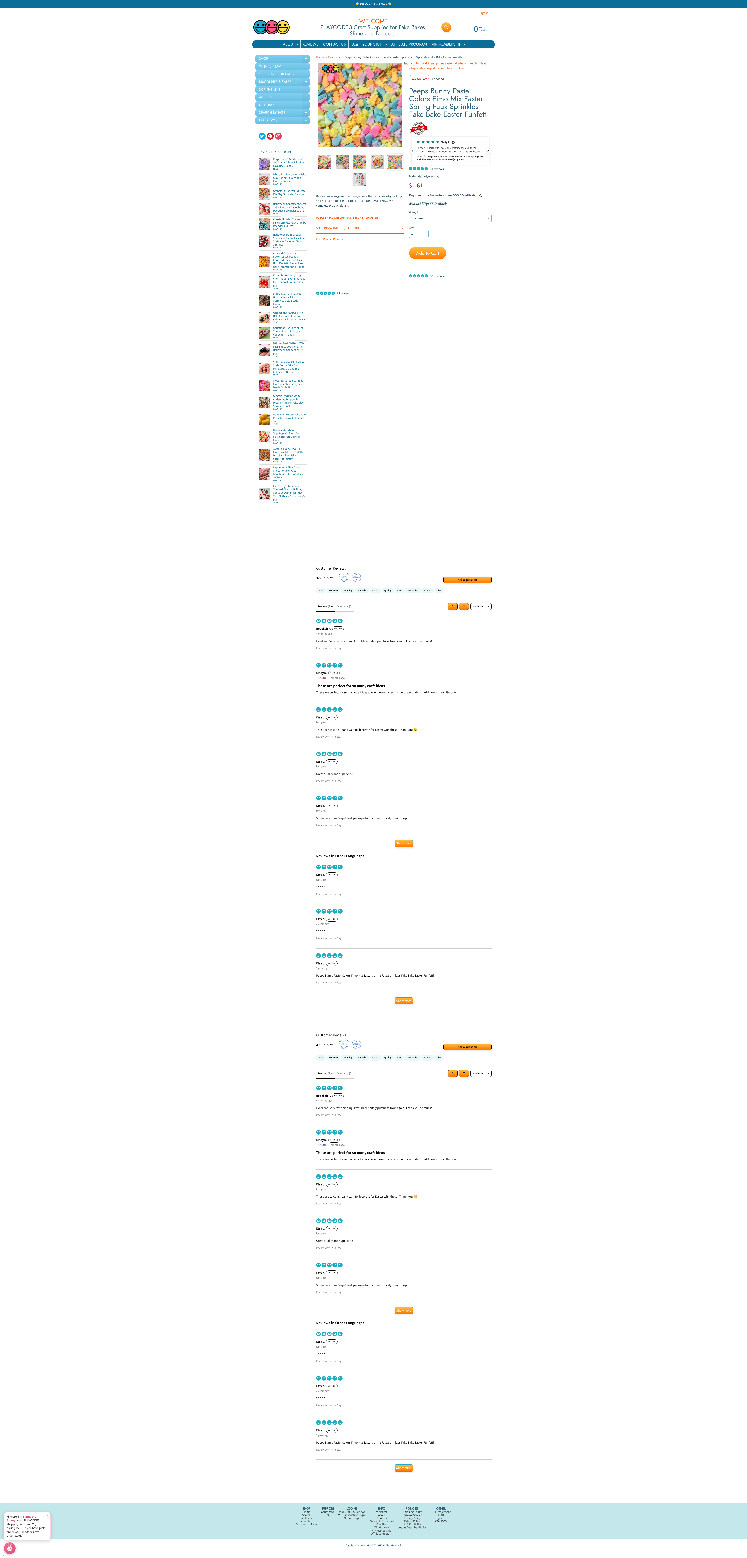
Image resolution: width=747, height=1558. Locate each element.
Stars (320, 590)
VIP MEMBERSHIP (449, 44)
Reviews (382, 1518)
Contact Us (327, 1512)
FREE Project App (440, 1512)
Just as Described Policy (412, 1527)
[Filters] (464, 606)
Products (334, 57)
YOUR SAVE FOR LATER (276, 74)
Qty (411, 227)
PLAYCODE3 (373, 1545)
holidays (480, 63)
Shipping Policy (412, 1512)
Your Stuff (306, 1521)
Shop (399, 590)
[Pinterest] (270, 136)
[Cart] (302, 167)
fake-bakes (460, 63)
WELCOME (373, 21)
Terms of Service (412, 1515)
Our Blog (381, 1524)
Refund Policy (412, 1521)
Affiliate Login (352, 1518)
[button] (450, 151)
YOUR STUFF (375, 44)
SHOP (284, 59)
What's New (381, 1527)
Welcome (381, 1512)
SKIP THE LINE (270, 89)
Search (306, 1515)
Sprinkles (362, 590)
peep (428, 68)
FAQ (354, 44)
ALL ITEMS (284, 98)
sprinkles (458, 68)
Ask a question (467, 580)
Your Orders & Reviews (352, 1512)
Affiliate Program (381, 1534)
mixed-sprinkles (414, 68)
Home (320, 57)
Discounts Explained (381, 1521)
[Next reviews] (488, 150)
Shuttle (441, 1515)
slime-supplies (442, 68)
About (381, 1515)
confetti (416, 63)
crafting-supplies (433, 63)
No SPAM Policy (412, 1524)
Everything (413, 590)
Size (439, 590)
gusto (441, 1518)
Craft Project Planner (329, 239)
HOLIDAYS (284, 105)
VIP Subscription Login (352, 1515)
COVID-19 (441, 1521)
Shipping (347, 590)
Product (428, 590)
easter (449, 63)
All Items (306, 1518)
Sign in (484, 13)
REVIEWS (310, 44)
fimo (471, 63)
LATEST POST (284, 121)
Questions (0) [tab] (344, 606)
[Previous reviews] (412, 150)
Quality (387, 590)
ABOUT (291, 44)
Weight (413, 212)
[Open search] (453, 606)
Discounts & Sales (306, 1524)
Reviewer (333, 590)
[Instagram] (278, 136)
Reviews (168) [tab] (326, 606)
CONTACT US (334, 44)
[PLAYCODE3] (271, 27)
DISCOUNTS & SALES (284, 82)
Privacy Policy (412, 1518)
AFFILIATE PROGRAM (409, 44)
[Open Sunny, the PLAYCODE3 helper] (10, 1548)
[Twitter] (262, 136)
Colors (375, 590)
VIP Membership (381, 1531)
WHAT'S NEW (270, 66)
